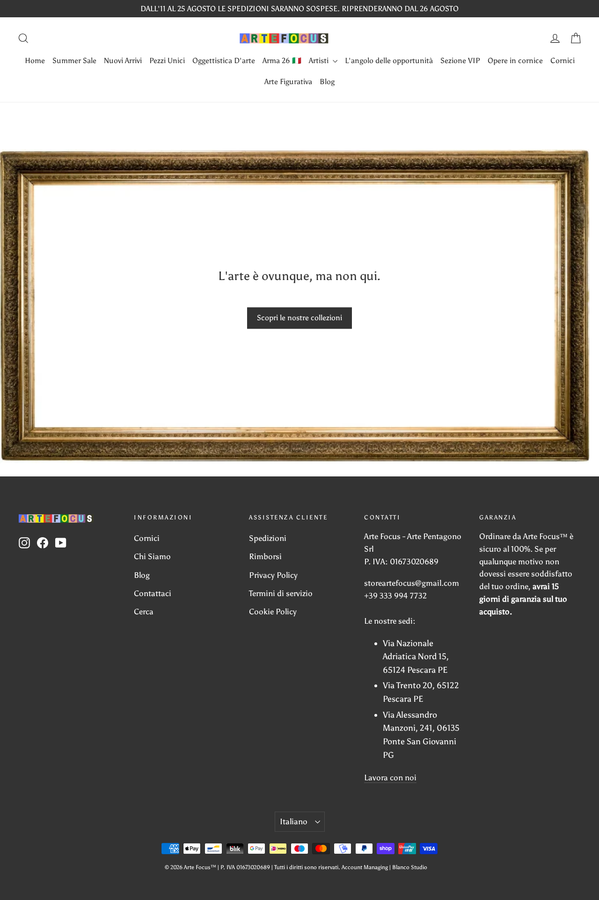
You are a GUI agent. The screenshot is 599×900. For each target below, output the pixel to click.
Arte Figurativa (288, 81)
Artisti (319, 60)
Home (35, 60)
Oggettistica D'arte (223, 60)
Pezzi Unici (167, 60)
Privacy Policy (273, 575)
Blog (327, 81)
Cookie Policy (273, 611)
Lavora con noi (390, 777)
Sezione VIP (460, 60)
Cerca (143, 611)
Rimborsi (265, 556)
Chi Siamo (152, 556)
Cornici (562, 60)
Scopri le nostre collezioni (299, 317)
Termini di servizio (281, 593)
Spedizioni (267, 538)
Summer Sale (74, 60)
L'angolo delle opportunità (389, 60)
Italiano (293, 821)
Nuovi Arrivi (123, 60)
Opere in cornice (515, 60)
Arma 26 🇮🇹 (282, 60)
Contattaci (152, 593)
